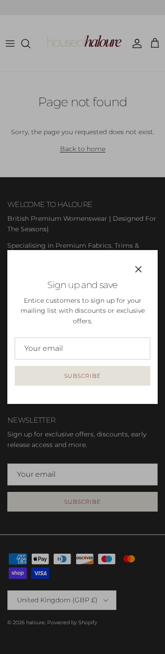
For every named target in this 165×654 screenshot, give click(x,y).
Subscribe (82, 375)
